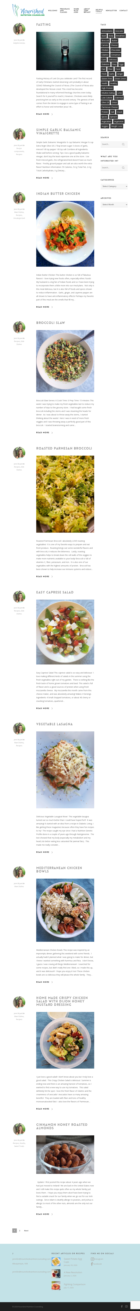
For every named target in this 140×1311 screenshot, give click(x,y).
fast (103, 69)
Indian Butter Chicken (58, 194)
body (111, 35)
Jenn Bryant (18, 40)
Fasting (43, 24)
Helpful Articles (19, 43)
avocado (119, 31)
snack (119, 112)
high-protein (107, 88)
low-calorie (107, 97)
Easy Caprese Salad (55, 592)
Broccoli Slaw (50, 323)
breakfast (120, 35)
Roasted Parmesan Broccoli (64, 448)
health (104, 83)
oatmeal (119, 97)
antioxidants (107, 31)
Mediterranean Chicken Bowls (59, 870)
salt (112, 112)
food (118, 69)
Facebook (97, 1264)
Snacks (22, 1143)
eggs (121, 64)
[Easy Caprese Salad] (65, 669)
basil (104, 35)
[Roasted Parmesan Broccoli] (65, 537)
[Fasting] (65, 75)
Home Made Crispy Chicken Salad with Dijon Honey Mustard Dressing (62, 1001)
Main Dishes (19, 212)
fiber (110, 69)
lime (119, 93)
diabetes (106, 64)
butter (114, 40)
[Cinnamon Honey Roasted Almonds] (65, 1178)
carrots (105, 45)
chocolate (115, 50)
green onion (120, 78)
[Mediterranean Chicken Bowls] (65, 946)
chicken (105, 50)
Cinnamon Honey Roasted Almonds (62, 1126)
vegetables (106, 121)
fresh (104, 74)
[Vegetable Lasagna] (65, 813)
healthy (113, 83)
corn (104, 59)
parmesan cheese (110, 107)
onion (114, 102)
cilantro (105, 54)
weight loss (116, 126)
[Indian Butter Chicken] (65, 271)
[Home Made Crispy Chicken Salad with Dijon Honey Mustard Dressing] (65, 1073)
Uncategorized (19, 218)
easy (114, 64)
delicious (113, 59)
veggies (105, 126)
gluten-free (107, 78)
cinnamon (115, 54)
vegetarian (119, 121)
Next (26, 1231)
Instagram (98, 1259)
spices (104, 116)
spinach (113, 116)
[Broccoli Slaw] (65, 397)
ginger (120, 74)
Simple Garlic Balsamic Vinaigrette (58, 132)
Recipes (19, 154)
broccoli (105, 40)
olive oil (105, 102)
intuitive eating (108, 93)
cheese (114, 45)
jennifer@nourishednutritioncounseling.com (30, 1259)
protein (105, 112)
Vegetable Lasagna (54, 724)
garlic (111, 74)
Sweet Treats (19, 1146)
